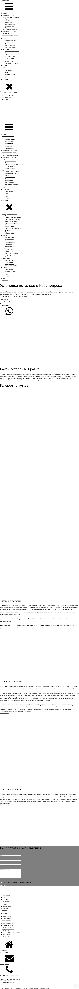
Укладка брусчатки (10, 45)
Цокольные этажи (10, 56)
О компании (5, 68)
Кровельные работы (10, 40)
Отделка (4, 38)
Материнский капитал (11, 74)
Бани (3, 897)
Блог (6, 76)
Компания (5, 267)
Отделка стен (6, 930)
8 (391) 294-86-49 (5, 975)
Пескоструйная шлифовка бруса (14, 44)
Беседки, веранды (7, 33)
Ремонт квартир (9, 58)
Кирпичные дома (9, 27)
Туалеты (4, 911)
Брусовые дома (9, 20)
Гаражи (4, 910)
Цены (3, 67)
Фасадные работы (10, 42)
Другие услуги (6, 49)
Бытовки (4, 904)
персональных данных (25, 882)
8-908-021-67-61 (14, 975)
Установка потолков (7, 923)
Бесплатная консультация (7, 304)
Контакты (5, 79)
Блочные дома (9, 22)
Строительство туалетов (12, 51)
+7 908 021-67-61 (4, 0)
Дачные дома (6, 895)
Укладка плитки (6, 921)
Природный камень (10, 47)
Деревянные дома (10, 19)
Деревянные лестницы (11, 52)
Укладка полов (6, 920)
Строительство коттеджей (9, 29)
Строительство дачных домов (10, 17)
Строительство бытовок (9, 36)
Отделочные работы (8, 929)
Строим (4, 235)
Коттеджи (5, 899)
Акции (6, 72)
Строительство (6, 894)
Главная (4, 13)
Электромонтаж (9, 61)
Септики (7, 54)
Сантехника (5, 936)
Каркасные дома (9, 26)
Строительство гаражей (9, 31)
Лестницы (5, 902)
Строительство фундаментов (10, 35)
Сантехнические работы (11, 63)
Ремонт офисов (9, 60)
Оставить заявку (4, 99)
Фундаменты (5, 908)
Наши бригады (9, 70)
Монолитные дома (10, 24)
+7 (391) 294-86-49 (5, 97)
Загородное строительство (9, 214)
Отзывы (4, 65)
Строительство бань (8, 15)
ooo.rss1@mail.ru (4, 964)
